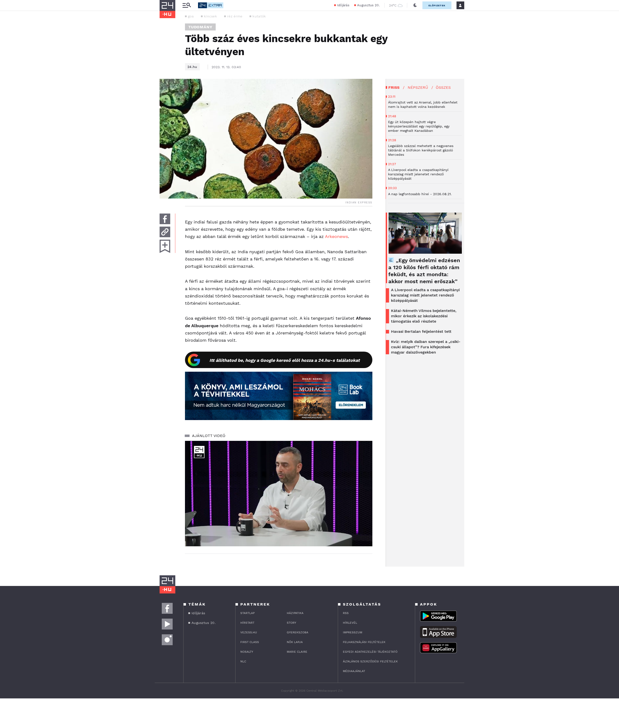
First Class (249, 642)
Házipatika (295, 613)
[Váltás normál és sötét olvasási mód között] (415, 5)
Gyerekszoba (297, 632)
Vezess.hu (248, 632)
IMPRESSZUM (352, 632)
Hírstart (247, 622)
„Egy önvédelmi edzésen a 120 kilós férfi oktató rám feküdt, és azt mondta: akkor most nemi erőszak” (424, 270)
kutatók (259, 16)
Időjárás (343, 5)
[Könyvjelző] (165, 246)
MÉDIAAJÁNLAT (354, 671)
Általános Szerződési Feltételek (370, 661)
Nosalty (246, 651)
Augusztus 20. (368, 5)
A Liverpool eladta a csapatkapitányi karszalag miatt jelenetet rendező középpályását (425, 295)
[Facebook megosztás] (165, 219)
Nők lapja (295, 642)
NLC (243, 661)
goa (191, 16)
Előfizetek (436, 5)
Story (291, 622)
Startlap (247, 613)
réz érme (234, 16)
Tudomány (200, 27)
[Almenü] (186, 5)
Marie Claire (297, 651)
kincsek (210, 16)
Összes (443, 87)
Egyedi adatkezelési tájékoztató (370, 651)
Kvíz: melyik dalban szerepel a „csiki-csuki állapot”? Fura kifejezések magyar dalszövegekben (425, 347)
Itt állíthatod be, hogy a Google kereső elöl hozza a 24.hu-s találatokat (284, 360)
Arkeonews (336, 236)
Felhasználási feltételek (364, 642)
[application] (278, 493)
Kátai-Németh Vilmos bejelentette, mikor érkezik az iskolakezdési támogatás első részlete (423, 316)
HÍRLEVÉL (350, 622)
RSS (346, 613)
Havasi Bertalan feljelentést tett (421, 331)
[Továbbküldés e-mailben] (165, 232)
